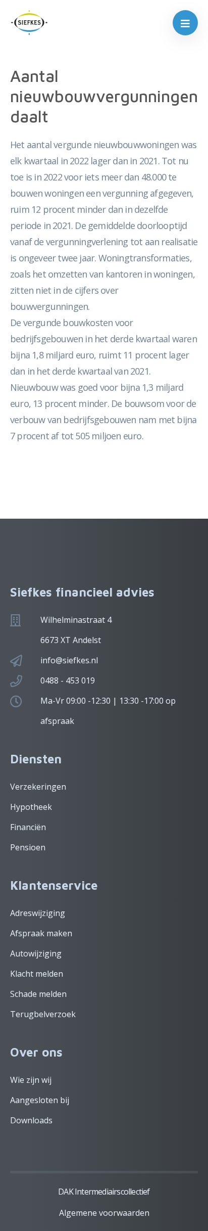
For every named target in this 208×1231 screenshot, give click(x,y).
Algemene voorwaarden (104, 1212)
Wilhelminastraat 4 (76, 619)
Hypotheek (31, 806)
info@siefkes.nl (69, 660)
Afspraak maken (41, 933)
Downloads (31, 1120)
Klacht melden (36, 973)
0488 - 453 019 (67, 680)
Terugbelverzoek (43, 1014)
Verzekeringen (38, 786)
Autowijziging (36, 953)
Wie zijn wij (30, 1079)
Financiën (28, 827)
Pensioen (27, 847)
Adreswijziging (37, 913)
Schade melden (38, 993)
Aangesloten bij (39, 1100)
